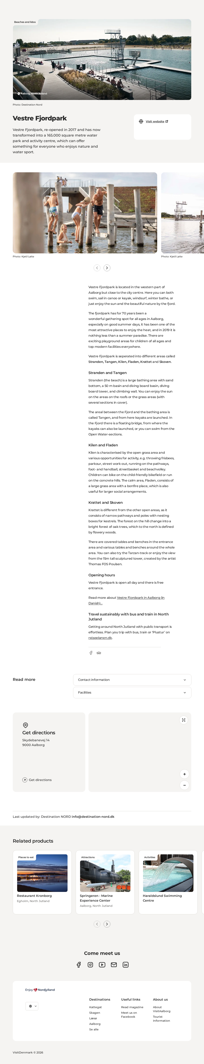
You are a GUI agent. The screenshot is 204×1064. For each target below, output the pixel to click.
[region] (139, 752)
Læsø (93, 1018)
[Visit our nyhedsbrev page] (113, 964)
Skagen (94, 1013)
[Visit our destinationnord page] (125, 964)
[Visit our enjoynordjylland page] (78, 964)
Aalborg (95, 1024)
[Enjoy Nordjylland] (40, 990)
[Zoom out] (184, 785)
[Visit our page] (90, 964)
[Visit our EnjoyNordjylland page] (102, 964)
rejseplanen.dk (100, 638)
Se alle (94, 1029)
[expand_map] (183, 720)
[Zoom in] (184, 774)
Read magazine (132, 1007)
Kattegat (95, 1007)
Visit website (155, 121)
